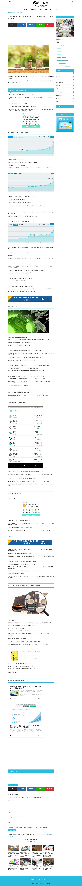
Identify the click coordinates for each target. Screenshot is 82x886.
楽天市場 (34, 658)
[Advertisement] (31, 36)
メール (10, 817)
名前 (9, 812)
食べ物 (58, 98)
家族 (58, 73)
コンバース (26, 9)
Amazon (24, 657)
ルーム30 (40, 883)
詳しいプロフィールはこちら (62, 60)
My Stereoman (67, 66)
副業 (46, 9)
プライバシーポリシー (50, 879)
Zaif (14, 267)
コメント (10, 800)
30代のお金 (59, 54)
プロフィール (41, 879)
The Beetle (33, 9)
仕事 (57, 101)
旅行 (57, 9)
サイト (9, 822)
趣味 (58, 85)
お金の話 (40, 9)
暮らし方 (51, 9)
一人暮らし (59, 57)
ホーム (28, 879)
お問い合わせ (34, 879)
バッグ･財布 (59, 82)
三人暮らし (64, 57)
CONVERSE (59, 51)
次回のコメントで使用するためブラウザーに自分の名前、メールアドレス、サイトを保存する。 (29, 827)
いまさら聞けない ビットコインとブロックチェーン (29, 651)
